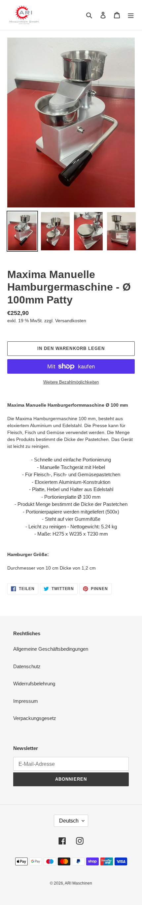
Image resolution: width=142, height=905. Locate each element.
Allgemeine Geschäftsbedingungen (50, 649)
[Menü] (131, 15)
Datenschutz (27, 666)
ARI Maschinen (78, 883)
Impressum (25, 701)
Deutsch (69, 821)
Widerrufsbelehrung (34, 683)
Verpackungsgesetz (34, 718)
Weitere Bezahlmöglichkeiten (71, 382)
